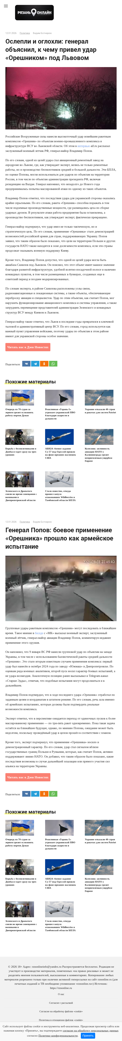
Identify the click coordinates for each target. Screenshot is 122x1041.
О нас (61, 994)
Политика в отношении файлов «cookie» (61, 1020)
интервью (84, 146)
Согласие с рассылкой (61, 1003)
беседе (39, 633)
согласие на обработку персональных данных (91, 1030)
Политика (25, 33)
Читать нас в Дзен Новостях (27, 347)
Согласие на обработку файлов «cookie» (61, 1011)
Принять (88, 1035)
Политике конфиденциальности (58, 1035)
